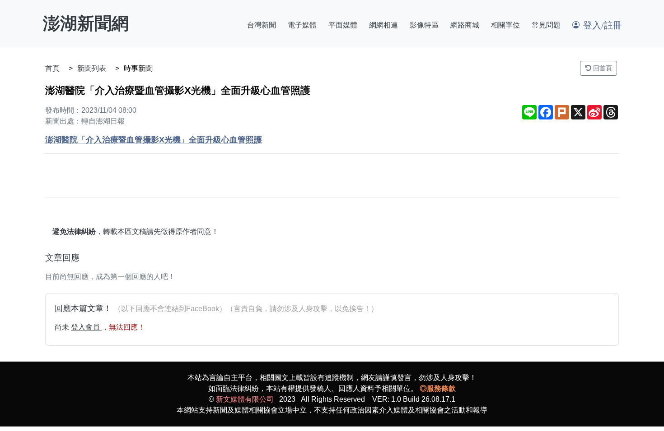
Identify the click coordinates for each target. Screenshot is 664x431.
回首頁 (601, 68)
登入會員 (86, 327)
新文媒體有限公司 (245, 399)
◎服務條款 (438, 388)
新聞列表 (91, 68)
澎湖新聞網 (86, 23)
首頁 (52, 68)
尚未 (63, 327)
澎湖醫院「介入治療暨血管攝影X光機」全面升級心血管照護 (153, 139)
